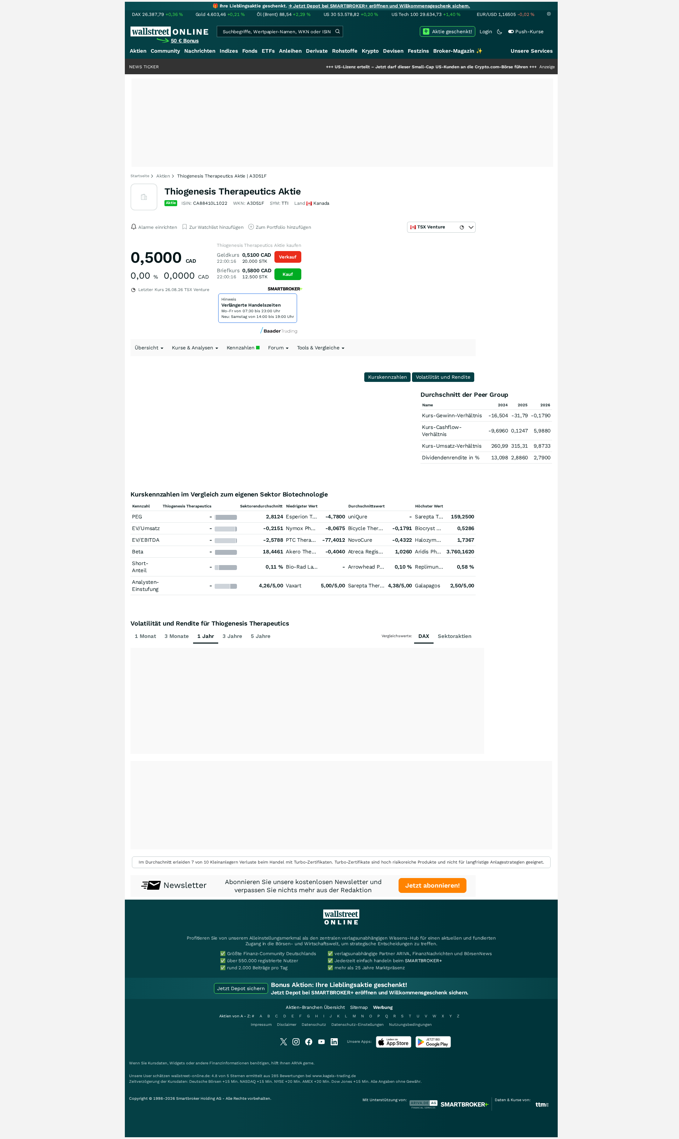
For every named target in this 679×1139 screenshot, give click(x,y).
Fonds (249, 51)
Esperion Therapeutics (313, 516)
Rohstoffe (345, 51)
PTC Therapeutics (307, 540)
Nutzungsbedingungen (410, 1024)
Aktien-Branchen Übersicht (315, 1007)
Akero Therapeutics (310, 551)
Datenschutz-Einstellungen (357, 1024)
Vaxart (293, 585)
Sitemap (359, 1007)
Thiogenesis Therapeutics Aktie (232, 191)
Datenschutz (314, 1024)
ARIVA (296, 1063)
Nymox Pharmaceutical (314, 528)
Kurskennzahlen (387, 377)
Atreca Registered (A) (374, 551)
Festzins (418, 51)
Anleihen (290, 51)
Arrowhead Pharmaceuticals (382, 567)
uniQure (357, 516)
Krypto (370, 51)
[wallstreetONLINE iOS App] (393, 1046)
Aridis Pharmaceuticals (443, 551)
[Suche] (337, 31)
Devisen (393, 51)
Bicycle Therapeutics (373, 528)
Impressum (261, 1024)
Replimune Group (436, 567)
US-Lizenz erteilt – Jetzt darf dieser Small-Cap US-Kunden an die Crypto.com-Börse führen (401, 66)
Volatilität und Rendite (443, 377)
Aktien (138, 51)
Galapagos (427, 585)
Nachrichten (199, 51)
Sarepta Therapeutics (441, 516)
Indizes (229, 51)
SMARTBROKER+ (423, 960)
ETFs (268, 51)
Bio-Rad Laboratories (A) (316, 567)
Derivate (317, 51)
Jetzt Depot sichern (241, 988)
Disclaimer (286, 1024)
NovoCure (360, 540)
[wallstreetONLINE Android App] (433, 1046)
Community (165, 51)
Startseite (139, 176)
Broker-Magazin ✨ (458, 51)
